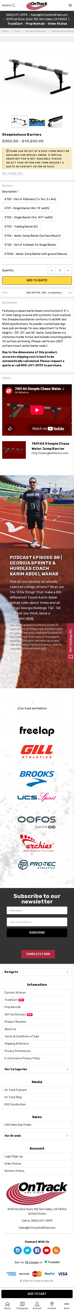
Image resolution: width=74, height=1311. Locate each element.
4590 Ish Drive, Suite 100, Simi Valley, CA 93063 (36, 19)
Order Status (13, 1163)
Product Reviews (15, 1021)
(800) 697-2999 (16, 15)
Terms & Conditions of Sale (22, 1036)
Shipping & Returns (17, 1043)
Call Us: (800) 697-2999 (37, 1220)
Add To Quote (37, 280)
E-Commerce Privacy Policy (22, 1058)
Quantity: (8, 270)
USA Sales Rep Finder (18, 1124)
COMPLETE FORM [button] (38, 954)
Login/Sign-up (14, 1156)
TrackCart (11, 1000)
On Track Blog (13, 1097)
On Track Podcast (16, 1090)
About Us (10, 1029)
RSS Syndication (15, 1104)
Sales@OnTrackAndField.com (49, 15)
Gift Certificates (15, 1014)
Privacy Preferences (18, 1051)
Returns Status (14, 1171)
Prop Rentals (13, 1007)
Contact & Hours (15, 992)
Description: (10, 191)
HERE (30, 618)
